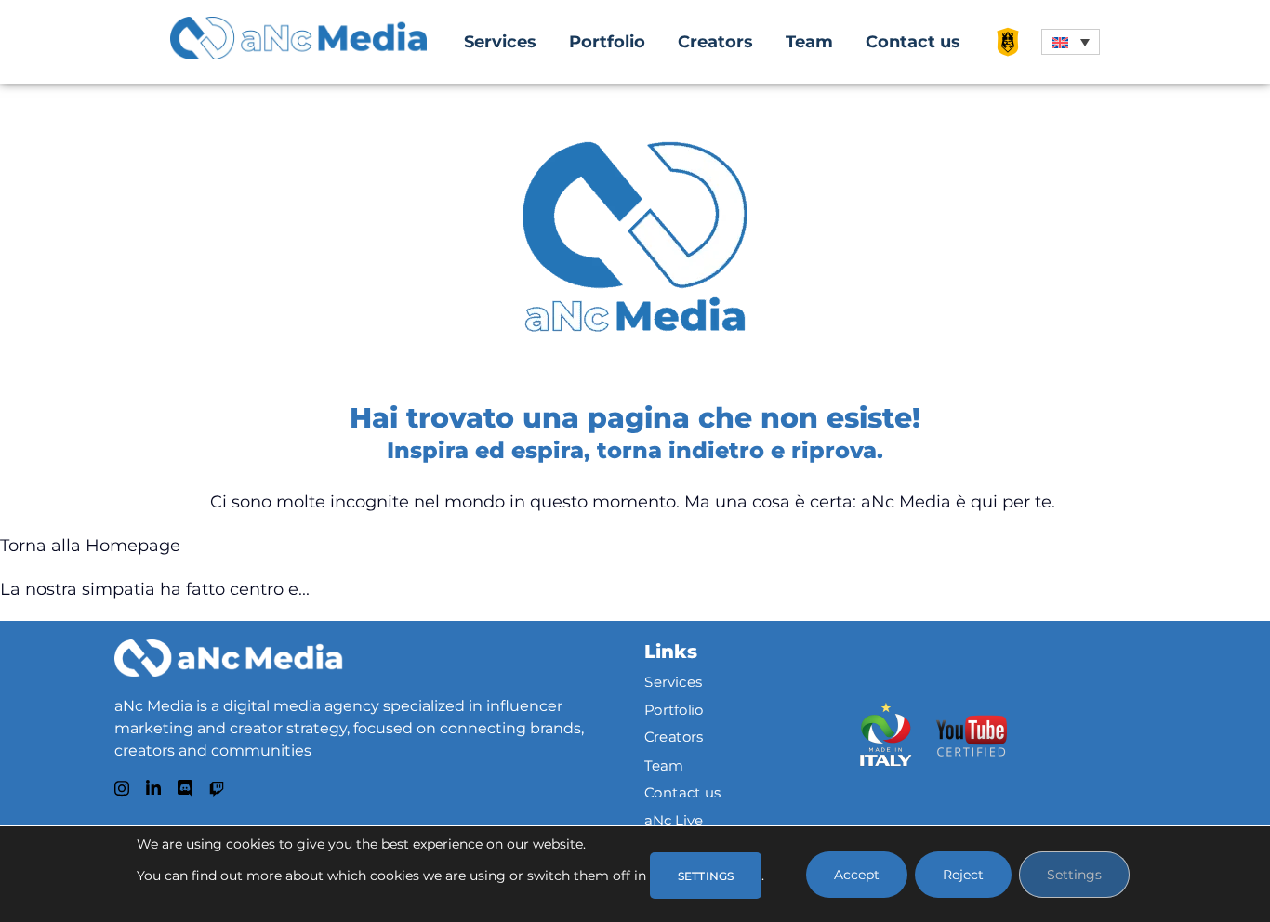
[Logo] (228, 658)
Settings (1074, 874)
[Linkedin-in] (153, 788)
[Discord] (185, 788)
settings (706, 876)
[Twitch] (216, 789)
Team (809, 42)
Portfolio (607, 42)
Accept (857, 874)
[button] (1070, 42)
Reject (963, 874)
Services (500, 42)
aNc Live (674, 819)
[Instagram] (121, 788)
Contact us (913, 42)
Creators (715, 42)
